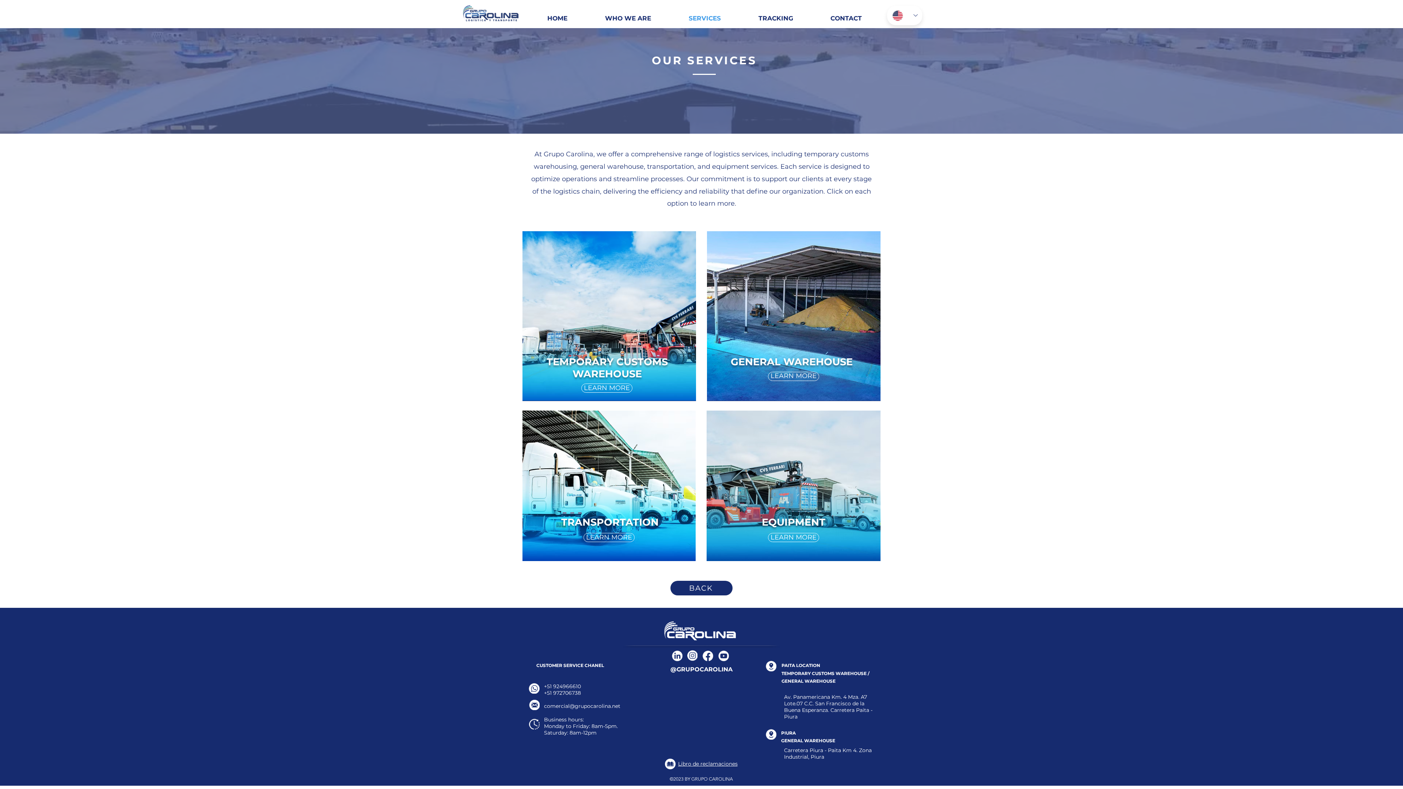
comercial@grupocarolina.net (582, 706)
